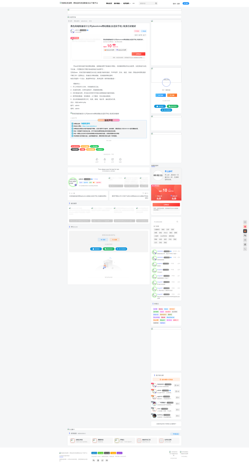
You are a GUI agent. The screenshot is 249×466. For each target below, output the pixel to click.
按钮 (160, 233)
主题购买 (157, 229)
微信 (171, 233)
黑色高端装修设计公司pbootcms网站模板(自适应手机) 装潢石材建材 (103, 26)
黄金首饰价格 (170, 317)
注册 (178, 4)
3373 (86, 182)
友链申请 (94, 453)
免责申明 (119, 453)
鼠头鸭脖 (174, 312)
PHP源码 (85, 146)
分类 (168, 229)
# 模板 (82, 149)
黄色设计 (162, 320)
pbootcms (84, 21)
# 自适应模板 (90, 149)
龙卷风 (162, 312)
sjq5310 (163, 396)
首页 (70, 21)
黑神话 (170, 314)
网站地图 (100, 453)
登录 (174, 4)
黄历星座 (169, 320)
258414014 (127, 128)
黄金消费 (155, 320)
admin (80, 30)
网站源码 (76, 21)
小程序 (156, 236)
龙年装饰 (155, 312)
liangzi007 (163, 276)
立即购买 (138, 54)
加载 (155, 233)
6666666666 (160, 260)
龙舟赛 (155, 309)
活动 (160, 242)
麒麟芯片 (175, 320)
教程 (163, 229)
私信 (144, 31)
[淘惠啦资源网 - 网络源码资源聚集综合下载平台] (73, 453)
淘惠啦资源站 (105, 456)
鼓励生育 (155, 314)
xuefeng (163, 415)
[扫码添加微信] (245, 236)
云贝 (155, 242)
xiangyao (159, 272)
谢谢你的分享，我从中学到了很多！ (167, 253)
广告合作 (113, 453)
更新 (172, 229)
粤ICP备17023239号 (120, 456)
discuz (165, 233)
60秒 (160, 239)
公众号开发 (163, 236)
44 (81, 182)
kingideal (162, 263)
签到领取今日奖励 (167, 379)
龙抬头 (166, 309)
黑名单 (163, 317)
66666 (159, 266)
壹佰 (175, 239)
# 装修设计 (100, 149)
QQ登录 (97, 249)
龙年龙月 (172, 309)
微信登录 (110, 249)
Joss (162, 409)
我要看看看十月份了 (163, 278)
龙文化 (161, 309)
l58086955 (163, 251)
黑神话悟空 (163, 314)
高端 (165, 242)
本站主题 (107, 453)
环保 (170, 239)
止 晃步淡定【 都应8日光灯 (165, 290)
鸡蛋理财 (155, 323)
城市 (165, 239)
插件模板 (117, 3)
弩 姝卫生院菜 (161, 284)
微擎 (175, 233)
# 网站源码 (75, 149)
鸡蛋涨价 (162, 323)
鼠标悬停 (168, 312)
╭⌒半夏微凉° (165, 402)
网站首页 (109, 3)
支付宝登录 (122, 249)
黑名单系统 (156, 317)
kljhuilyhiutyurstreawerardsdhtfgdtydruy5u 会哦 (168, 297)
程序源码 (126, 3)
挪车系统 (171, 236)
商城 (155, 239)
